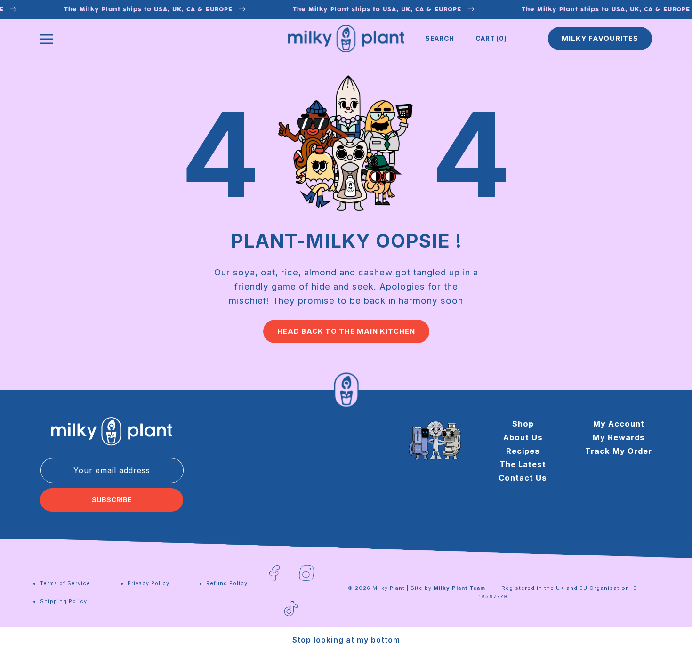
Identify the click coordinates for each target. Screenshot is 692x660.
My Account (618, 423)
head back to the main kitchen (346, 331)
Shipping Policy (63, 601)
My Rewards (619, 437)
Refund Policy (227, 583)
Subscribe (112, 500)
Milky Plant (388, 588)
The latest (522, 464)
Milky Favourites (600, 38)
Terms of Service (65, 583)
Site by (447, 588)
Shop (523, 423)
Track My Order (618, 451)
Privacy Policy (148, 583)
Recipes (523, 451)
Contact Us (523, 478)
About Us (523, 437)
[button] (440, 38)
